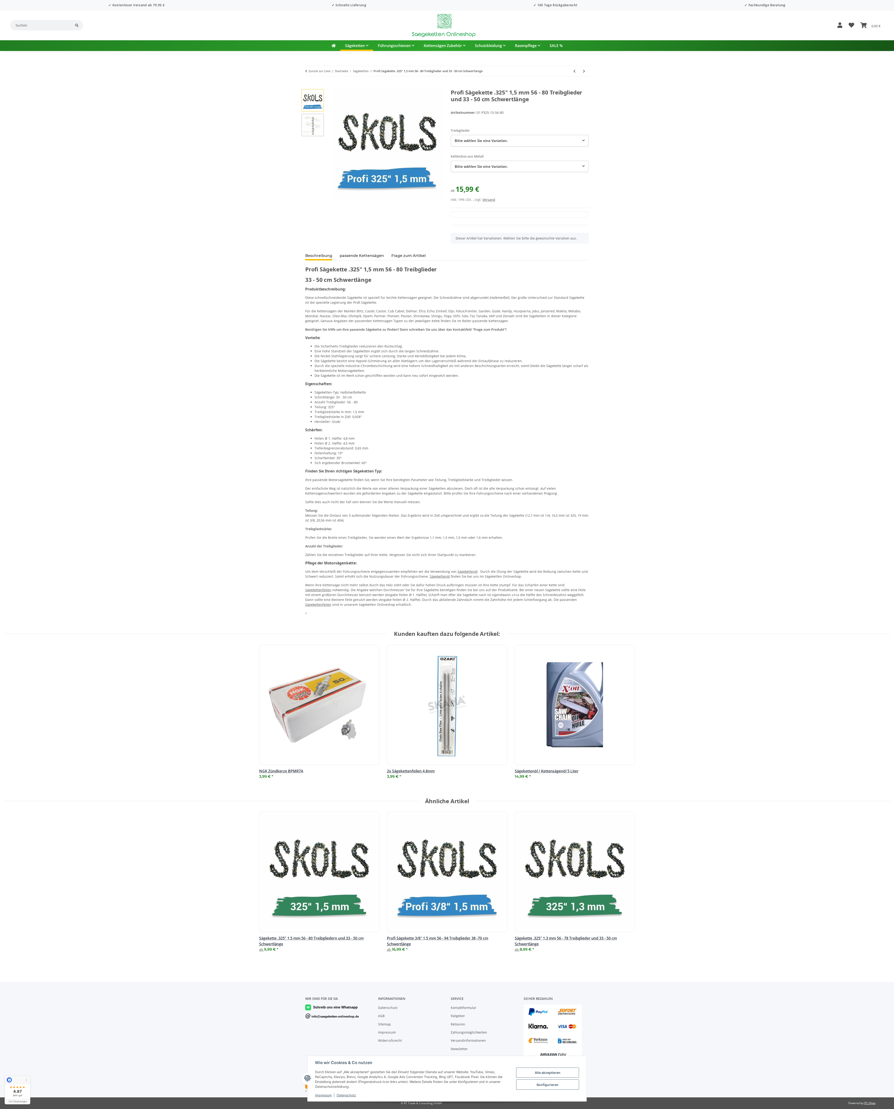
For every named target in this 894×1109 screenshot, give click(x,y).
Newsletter (459, 1049)
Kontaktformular (463, 1007)
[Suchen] (76, 25)
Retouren (458, 1024)
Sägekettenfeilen (318, 590)
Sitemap (384, 1024)
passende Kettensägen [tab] (362, 255)
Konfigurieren (548, 1085)
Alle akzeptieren (547, 1073)
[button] (839, 25)
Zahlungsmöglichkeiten (469, 1032)
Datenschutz (346, 1095)
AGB (381, 1016)
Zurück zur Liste (319, 71)
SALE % (556, 45)
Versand (488, 199)
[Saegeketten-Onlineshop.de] (333, 45)
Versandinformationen (468, 1040)
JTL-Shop (869, 1103)
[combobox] (520, 141)
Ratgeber (458, 1016)
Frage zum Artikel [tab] (408, 255)
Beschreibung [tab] (318, 255)
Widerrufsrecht (390, 1040)
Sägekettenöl (467, 571)
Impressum (323, 1095)
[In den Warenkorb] (309, 86)
